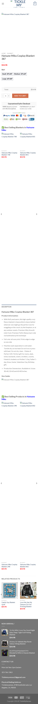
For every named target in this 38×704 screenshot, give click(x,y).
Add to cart (20, 96)
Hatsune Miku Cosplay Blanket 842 (28, 565)
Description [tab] (6, 307)
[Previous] (1, 218)
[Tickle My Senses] (19, 3)
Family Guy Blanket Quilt (8, 603)
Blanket (10, 53)
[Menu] (3, 3)
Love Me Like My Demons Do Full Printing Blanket (26, 604)
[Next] (36, 218)
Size (3, 70)
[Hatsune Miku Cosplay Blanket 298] (10, 481)
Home (4, 53)
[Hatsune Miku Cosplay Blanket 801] (28, 141)
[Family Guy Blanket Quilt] (10, 590)
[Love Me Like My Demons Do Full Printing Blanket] (28, 590)
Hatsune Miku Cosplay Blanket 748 (9, 154)
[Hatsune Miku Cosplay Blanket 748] (10, 141)
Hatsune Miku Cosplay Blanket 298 (9, 565)
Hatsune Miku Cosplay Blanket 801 (28, 154)
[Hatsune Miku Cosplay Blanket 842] (28, 481)
